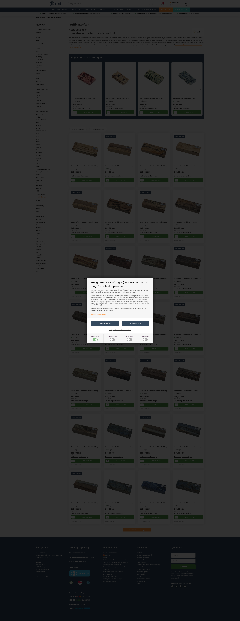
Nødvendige (95, 336)
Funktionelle (129, 336)
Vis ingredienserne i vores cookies (120, 330)
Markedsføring (112, 336)
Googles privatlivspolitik (98, 314)
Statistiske (145, 336)
